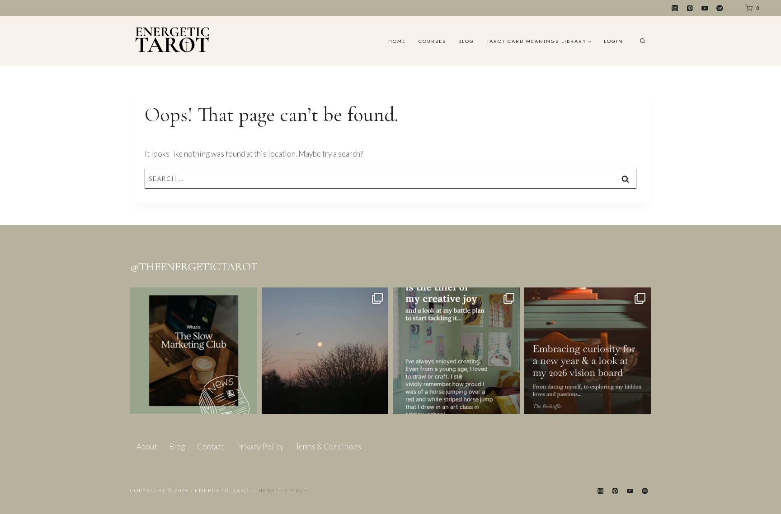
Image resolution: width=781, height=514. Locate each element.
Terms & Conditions (328, 446)
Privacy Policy (259, 446)
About (146, 446)
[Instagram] (675, 8)
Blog (466, 41)
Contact (210, 446)
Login (613, 41)
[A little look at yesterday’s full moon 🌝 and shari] (325, 350)
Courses (432, 41)
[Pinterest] (689, 8)
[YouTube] (704, 8)
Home (397, 41)
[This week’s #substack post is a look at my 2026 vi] (587, 350)
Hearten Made (283, 490)
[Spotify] (719, 8)
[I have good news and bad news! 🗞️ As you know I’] (193, 350)
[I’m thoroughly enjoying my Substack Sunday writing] (456, 350)
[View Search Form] (642, 41)
